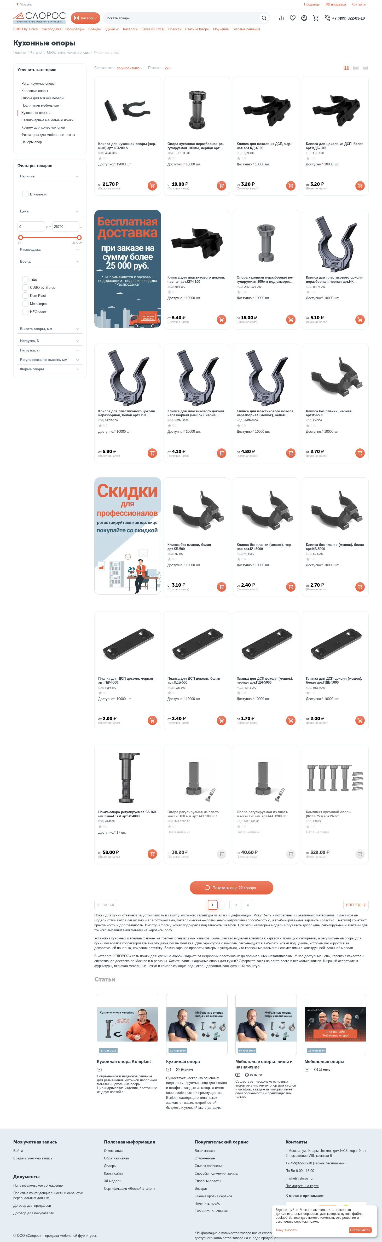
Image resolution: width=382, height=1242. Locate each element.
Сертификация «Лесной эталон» (129, 1189)
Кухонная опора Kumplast (124, 1061)
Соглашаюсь (360, 1230)
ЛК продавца (336, 4)
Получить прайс (207, 1203)
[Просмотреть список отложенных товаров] (292, 18)
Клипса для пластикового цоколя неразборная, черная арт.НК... (334, 279)
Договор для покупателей (33, 1213)
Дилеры (110, 1166)
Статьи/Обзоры (197, 29)
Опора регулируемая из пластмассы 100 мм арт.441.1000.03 (193, 814)
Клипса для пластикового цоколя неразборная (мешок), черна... (195, 413)
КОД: (101, 153)
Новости (174, 29)
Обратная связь (116, 1158)
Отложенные (205, 1158)
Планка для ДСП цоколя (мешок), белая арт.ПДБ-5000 (334, 681)
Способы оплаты (208, 1181)
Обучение (221, 29)
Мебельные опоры (324, 1061)
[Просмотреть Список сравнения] (281, 18)
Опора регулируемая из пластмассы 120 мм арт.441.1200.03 (262, 814)
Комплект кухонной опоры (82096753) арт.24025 (328, 814)
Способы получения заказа (216, 1173)
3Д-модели (112, 1181)
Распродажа (51, 29)
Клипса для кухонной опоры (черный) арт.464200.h (127, 146)
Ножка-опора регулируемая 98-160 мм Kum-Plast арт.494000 (127, 814)
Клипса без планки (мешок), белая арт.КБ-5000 (335, 547)
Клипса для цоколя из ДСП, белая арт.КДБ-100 (334, 146)
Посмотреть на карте (302, 1186)
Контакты (358, 4)
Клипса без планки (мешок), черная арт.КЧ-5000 (264, 547)
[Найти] (264, 18)
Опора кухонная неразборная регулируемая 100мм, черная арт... (195, 146)
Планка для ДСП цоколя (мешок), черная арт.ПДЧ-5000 (265, 681)
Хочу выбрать (287, 1230)
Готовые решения (246, 29)
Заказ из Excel (152, 29)
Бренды (94, 29)
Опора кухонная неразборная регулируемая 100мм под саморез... (265, 279)
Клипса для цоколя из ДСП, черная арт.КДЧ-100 (264, 146)
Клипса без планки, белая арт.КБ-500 (189, 547)
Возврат (201, 1189)
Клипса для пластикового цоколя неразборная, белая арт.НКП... (126, 413)
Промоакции (74, 29)
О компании (113, 1151)
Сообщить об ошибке (211, 1211)
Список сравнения (209, 1166)
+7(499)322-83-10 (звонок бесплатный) (315, 1163)
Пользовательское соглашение (38, 1185)
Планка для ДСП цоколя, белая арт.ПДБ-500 (193, 681)
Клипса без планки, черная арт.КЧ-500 (329, 413)
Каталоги (130, 29)
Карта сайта (113, 1173)
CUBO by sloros (25, 29)
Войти (18, 1151)
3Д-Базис (112, 29)
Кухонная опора (183, 1061)
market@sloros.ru (299, 1178)
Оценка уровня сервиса (213, 1196)
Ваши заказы (205, 1151)
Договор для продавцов (32, 1206)
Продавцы (312, 4)
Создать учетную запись (33, 1158)
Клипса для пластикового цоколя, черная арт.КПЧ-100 (196, 279)
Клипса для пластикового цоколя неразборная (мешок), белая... (265, 413)
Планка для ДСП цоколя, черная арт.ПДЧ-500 (125, 681)
